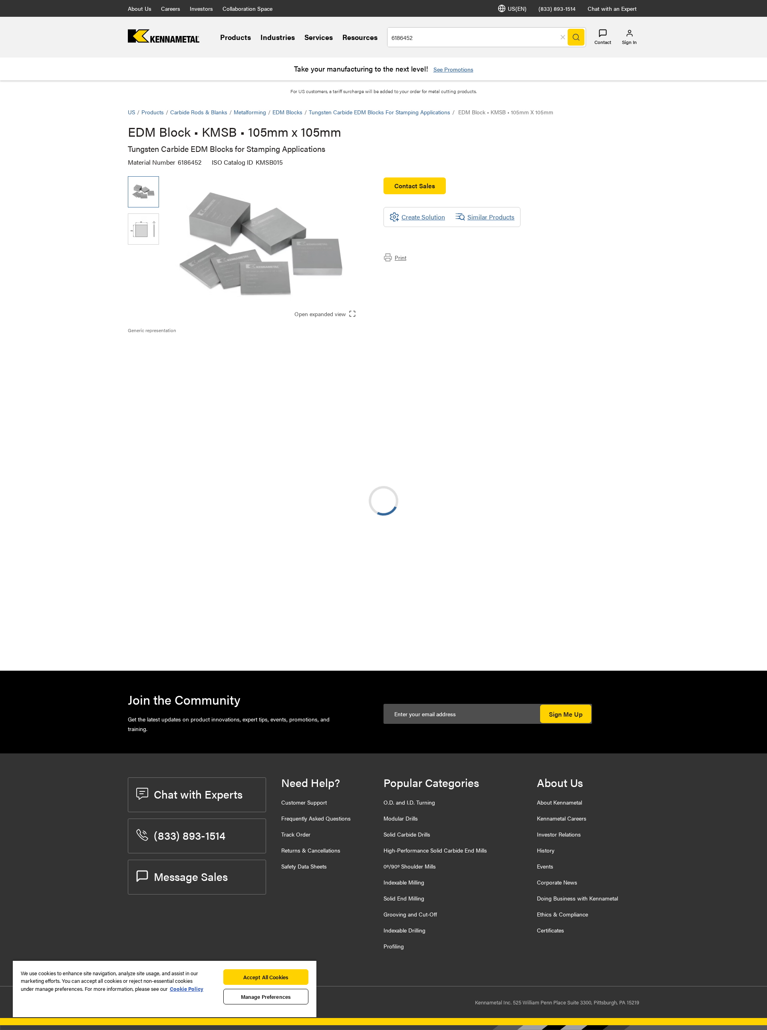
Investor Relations (559, 834)
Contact (602, 42)
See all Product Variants (596, 474)
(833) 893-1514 (557, 8)
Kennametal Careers (561, 818)
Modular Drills (401, 818)
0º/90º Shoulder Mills (410, 866)
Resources (360, 37)
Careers (170, 8)
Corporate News (557, 882)
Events (545, 866)
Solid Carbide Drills (407, 834)
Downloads (159, 357)
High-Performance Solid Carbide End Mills (435, 850)
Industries (277, 37)
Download (609, 579)
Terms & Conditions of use (538, 579)
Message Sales (191, 876)
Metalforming (250, 112)
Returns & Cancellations (310, 850)
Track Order (295, 834)
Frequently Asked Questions (316, 818)
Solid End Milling (404, 898)
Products (235, 37)
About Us (139, 8)
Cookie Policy (186, 988)
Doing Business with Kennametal (577, 898)
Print (400, 257)
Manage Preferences (266, 996)
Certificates (550, 930)
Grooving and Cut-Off (410, 914)
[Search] (576, 37)
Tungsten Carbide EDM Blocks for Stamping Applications (379, 112)
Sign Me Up (565, 714)
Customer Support (304, 802)
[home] (163, 40)
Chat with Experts (198, 794)
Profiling (394, 946)
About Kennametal (559, 802)
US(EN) (517, 8)
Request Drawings (153, 644)
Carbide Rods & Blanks (198, 112)
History (545, 850)
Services (318, 37)
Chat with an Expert (612, 8)
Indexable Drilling (404, 930)
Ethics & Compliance (562, 914)
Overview (157, 347)
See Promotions (453, 69)
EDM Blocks (287, 112)
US (131, 112)
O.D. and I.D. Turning (409, 802)
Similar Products (491, 216)
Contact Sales (414, 185)
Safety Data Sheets (304, 866)
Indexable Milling (404, 882)
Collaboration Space (247, 8)
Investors (201, 8)
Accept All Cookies (265, 977)
